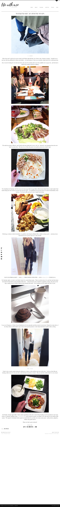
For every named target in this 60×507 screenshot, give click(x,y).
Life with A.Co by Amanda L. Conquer (10, 505)
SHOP (57, 7)
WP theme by (55, 505)
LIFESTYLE (47, 7)
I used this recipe (22, 416)
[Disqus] (30, 452)
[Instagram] (25, 427)
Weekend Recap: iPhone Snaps (30, 14)
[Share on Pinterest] (8, 428)
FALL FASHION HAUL (5, 433)
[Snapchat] (34, 427)
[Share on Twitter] (6, 428)
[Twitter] (24, 427)
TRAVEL (52, 7)
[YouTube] (30, 427)
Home (31, 7)
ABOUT (36, 7)
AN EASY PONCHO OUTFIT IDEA (52, 433)
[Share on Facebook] (5, 428)
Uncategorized (34, 11)
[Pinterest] (27, 427)
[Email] (36, 427)
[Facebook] (32, 427)
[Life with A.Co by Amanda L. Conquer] (10, 4)
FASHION (41, 7)
